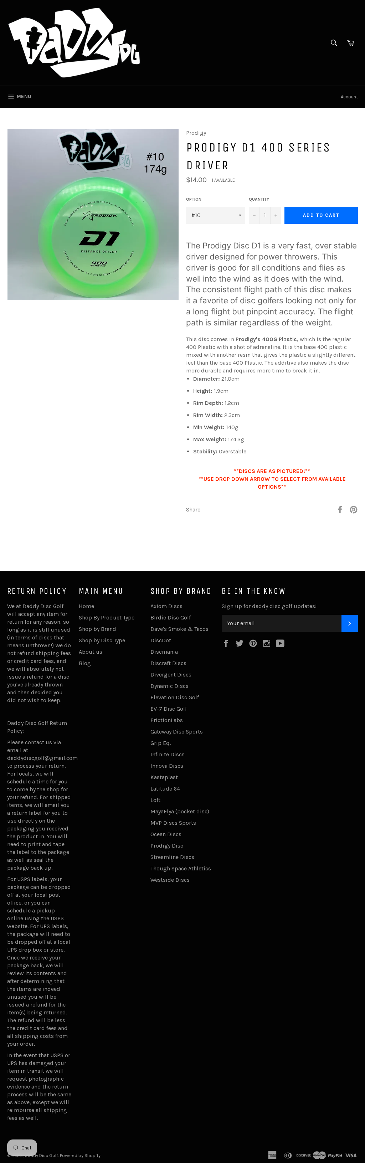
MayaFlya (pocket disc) (179, 811)
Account (349, 96)
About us (90, 651)
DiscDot (160, 640)
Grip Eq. (160, 743)
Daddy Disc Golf (41, 1155)
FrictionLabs (166, 720)
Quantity (259, 199)
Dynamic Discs (169, 686)
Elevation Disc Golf (174, 697)
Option (193, 199)
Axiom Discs (166, 606)
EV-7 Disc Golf (168, 708)
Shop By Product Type (106, 617)
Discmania (164, 651)
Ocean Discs (165, 834)
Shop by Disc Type (102, 640)
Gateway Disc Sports (176, 731)
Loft (155, 800)
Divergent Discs (170, 674)
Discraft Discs (168, 663)
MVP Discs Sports (173, 822)
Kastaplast (164, 777)
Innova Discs (166, 765)
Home (86, 606)
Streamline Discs (172, 857)
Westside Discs (170, 879)
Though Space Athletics (180, 868)
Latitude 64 (165, 788)
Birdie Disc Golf (170, 617)
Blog (85, 663)
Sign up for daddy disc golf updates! (269, 606)
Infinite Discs (167, 754)
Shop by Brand (97, 629)
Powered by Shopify (80, 1155)
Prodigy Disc (166, 845)
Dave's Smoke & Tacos (179, 629)
